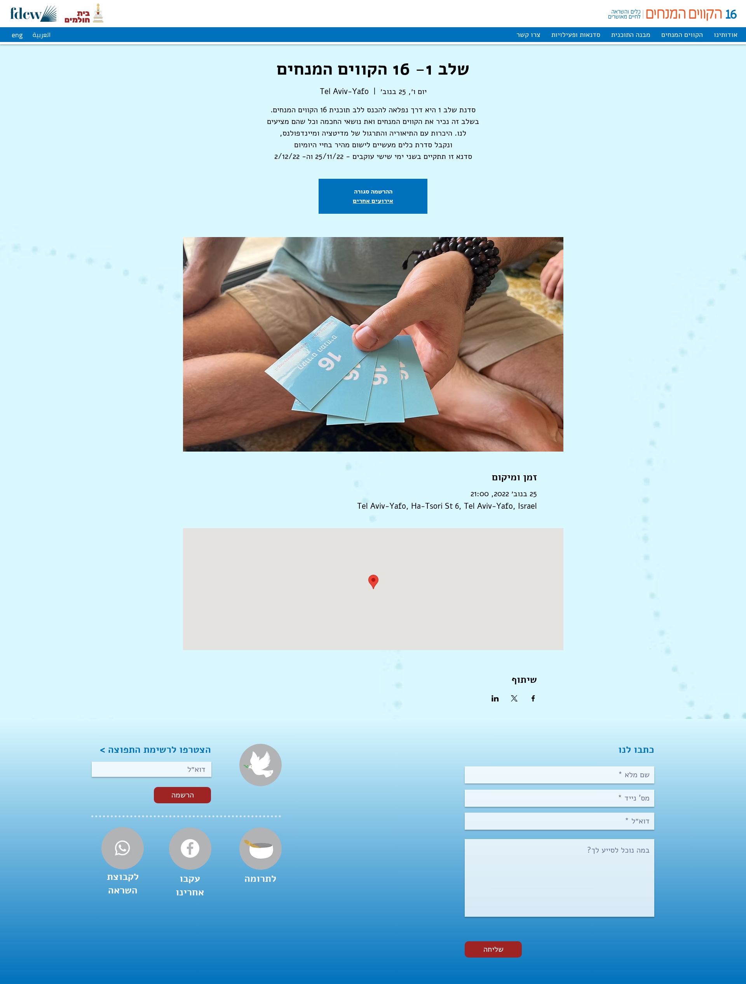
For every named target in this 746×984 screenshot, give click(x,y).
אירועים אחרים (373, 201)
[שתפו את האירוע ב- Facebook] (533, 698)
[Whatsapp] (122, 848)
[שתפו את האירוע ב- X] (514, 698)
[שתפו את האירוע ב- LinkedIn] (495, 698)
